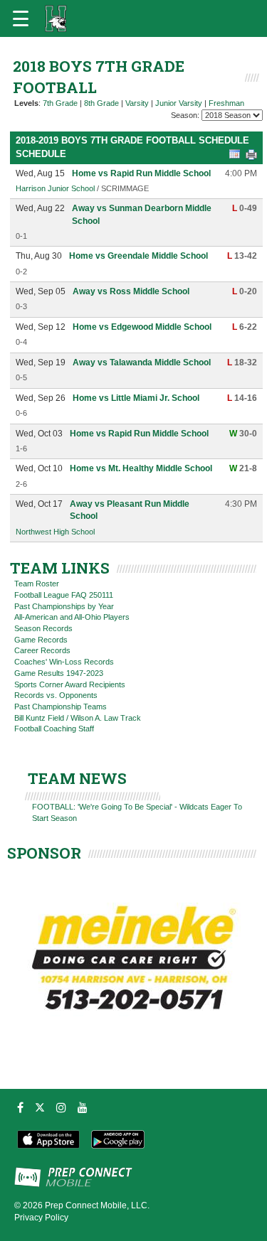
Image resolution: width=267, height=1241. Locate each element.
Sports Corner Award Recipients (69, 684)
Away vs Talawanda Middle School (142, 362)
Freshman (226, 103)
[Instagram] (61, 1107)
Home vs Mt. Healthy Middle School (141, 468)
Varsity (137, 103)
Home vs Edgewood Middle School (142, 327)
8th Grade (101, 103)
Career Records (42, 650)
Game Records (41, 639)
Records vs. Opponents (56, 695)
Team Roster (36, 583)
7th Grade (60, 103)
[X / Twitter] (40, 1107)
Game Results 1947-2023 (58, 673)
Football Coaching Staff (54, 728)
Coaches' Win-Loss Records (64, 661)
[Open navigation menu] (21, 18)
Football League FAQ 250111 (63, 595)
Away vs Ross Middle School (131, 291)
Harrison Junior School (55, 188)
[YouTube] (82, 1107)
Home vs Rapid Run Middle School (141, 173)
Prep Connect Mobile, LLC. (97, 1205)
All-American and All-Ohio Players (72, 617)
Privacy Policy (41, 1218)
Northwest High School (55, 531)
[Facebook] (20, 1107)
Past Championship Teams (60, 706)
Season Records (43, 628)
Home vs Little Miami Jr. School (136, 398)
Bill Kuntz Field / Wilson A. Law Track (77, 718)
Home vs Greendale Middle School (138, 256)
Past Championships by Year (64, 606)
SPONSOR (44, 853)
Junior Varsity (178, 103)
